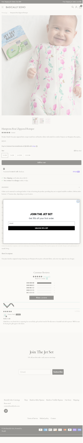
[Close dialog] (78, 201)
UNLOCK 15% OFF (41, 228)
